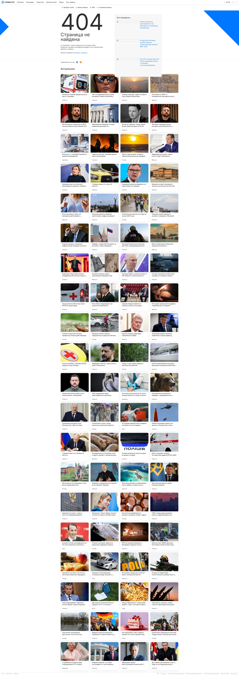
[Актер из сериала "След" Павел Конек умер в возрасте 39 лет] (134, 118)
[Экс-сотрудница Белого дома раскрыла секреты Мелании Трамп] (105, 88)
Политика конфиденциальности (193, 673)
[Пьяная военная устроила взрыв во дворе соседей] (134, 447)
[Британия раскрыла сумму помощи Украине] (164, 477)
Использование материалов (211, 673)
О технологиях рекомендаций (176, 673)
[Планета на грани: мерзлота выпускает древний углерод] (105, 537)
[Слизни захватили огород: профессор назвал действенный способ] (75, 327)
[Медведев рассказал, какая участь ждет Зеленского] (164, 148)
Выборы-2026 (69, 7)
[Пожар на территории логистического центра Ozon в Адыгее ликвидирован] (164, 566)
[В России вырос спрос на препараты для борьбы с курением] (75, 208)
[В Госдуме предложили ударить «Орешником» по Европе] (164, 297)
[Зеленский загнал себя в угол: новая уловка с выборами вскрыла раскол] (75, 387)
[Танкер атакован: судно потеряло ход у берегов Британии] (134, 88)
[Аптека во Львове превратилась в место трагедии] (75, 88)
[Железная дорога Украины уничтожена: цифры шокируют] (105, 208)
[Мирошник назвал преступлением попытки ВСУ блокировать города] (134, 656)
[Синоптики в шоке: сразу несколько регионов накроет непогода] (105, 417)
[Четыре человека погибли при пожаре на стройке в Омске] (164, 267)
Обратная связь (225, 673)
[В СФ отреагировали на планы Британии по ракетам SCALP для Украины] (164, 357)
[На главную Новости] (9, 2)
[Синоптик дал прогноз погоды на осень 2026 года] (134, 208)
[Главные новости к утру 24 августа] (105, 178)
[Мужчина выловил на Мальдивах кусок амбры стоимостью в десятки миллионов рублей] (134, 477)
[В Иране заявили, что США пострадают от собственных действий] (105, 656)
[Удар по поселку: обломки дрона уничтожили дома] (105, 148)
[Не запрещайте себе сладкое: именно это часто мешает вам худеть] (134, 626)
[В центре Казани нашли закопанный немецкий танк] (105, 267)
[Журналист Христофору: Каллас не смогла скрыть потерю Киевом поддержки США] (105, 507)
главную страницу (81, 53)
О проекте (163, 673)
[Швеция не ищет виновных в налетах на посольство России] (164, 178)
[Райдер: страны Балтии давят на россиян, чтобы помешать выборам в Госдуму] (105, 238)
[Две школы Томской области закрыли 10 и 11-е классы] (105, 596)
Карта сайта (234, 673)
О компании (9, 673)
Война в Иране (83, 7)
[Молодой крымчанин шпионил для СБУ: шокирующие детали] (134, 238)
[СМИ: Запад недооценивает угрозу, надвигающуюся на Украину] (164, 507)
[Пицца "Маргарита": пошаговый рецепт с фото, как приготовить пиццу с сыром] (134, 596)
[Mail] (2, 2)
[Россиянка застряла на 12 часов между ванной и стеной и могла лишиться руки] (134, 387)
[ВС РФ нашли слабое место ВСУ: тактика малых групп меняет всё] (75, 118)
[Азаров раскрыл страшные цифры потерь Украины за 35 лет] (75, 238)
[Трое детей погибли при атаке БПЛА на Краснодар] (75, 297)
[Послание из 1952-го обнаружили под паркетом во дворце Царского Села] (164, 88)
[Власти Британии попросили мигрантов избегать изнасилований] (164, 238)
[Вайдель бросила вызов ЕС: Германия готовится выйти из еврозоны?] (105, 626)
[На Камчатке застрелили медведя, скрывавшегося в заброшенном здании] (164, 387)
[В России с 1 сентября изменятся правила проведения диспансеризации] (75, 148)
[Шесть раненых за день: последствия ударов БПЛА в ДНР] (164, 447)
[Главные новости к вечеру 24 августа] (75, 447)
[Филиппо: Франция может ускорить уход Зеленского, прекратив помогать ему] (164, 118)
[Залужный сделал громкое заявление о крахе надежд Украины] (164, 327)
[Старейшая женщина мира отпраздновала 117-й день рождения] (75, 656)
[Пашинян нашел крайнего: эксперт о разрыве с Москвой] (164, 208)
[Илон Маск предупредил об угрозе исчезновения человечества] (105, 297)
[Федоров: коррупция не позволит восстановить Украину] (105, 477)
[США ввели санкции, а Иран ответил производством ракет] (164, 596)
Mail (3, 673)
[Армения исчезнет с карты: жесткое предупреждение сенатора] (75, 507)
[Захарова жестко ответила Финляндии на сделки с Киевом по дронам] (75, 178)
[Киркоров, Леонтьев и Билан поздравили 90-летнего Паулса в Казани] (75, 267)
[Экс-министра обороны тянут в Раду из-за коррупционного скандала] (164, 656)
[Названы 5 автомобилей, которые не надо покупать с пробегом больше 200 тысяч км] (105, 566)
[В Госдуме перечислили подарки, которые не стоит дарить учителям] (134, 417)
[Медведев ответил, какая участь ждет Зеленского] (105, 357)
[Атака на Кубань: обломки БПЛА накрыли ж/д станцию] (75, 357)
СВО (93, 7)
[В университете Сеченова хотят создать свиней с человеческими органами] (105, 447)
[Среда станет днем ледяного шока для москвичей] (134, 357)
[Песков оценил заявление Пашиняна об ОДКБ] (134, 327)
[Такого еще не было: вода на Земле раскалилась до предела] (134, 148)
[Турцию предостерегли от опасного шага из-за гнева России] (134, 297)
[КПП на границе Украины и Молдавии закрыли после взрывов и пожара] (134, 537)
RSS (158, 673)
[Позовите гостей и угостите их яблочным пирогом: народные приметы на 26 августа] (75, 566)
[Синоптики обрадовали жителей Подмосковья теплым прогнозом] (164, 626)
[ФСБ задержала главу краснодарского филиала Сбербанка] (105, 387)
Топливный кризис (105, 7)
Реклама (16, 673)
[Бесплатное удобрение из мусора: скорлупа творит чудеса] (134, 507)
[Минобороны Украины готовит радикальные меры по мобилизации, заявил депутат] (105, 118)
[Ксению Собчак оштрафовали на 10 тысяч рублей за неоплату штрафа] (75, 537)
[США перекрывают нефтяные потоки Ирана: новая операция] (75, 596)
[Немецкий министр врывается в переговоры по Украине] (134, 178)
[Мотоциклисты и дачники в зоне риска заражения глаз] (75, 477)
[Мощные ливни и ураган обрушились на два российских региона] (105, 327)
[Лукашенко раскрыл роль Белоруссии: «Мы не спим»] (75, 417)
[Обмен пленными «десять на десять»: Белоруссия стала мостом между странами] (164, 417)
